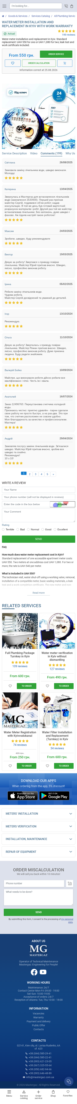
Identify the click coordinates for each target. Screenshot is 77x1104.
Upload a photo (69, 883)
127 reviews (57, 669)
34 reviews (57, 748)
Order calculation (39, 63)
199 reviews (68, 34)
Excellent (62, 529)
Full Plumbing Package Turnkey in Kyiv (20, 654)
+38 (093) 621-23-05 (40, 1061)
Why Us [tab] (70, 153)
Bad (22, 529)
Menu (9, 1095)
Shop (53, 1095)
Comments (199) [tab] (51, 153)
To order (27, 686)
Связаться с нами (68, 1081)
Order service (56, 54)
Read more (39, 592)
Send (38, 539)
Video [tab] (33, 153)
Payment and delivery (38, 1021)
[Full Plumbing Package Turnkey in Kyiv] (20, 631)
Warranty (38, 1017)
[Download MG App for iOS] (23, 795)
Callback (66, 6)
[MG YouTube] (43, 971)
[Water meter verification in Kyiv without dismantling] (57, 631)
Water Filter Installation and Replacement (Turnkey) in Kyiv (57, 736)
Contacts (38, 1029)
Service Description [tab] (14, 153)
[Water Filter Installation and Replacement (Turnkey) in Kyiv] (57, 710)
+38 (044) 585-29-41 (40, 1053)
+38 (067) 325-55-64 (40, 1065)
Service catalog (24, 1097)
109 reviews (19, 666)
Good (48, 529)
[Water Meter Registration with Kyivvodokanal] (20, 710)
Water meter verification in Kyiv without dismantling (57, 656)
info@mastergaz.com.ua (40, 1077)
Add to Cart (64, 63)
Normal (35, 529)
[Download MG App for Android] (54, 795)
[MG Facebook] (34, 971)
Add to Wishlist (13, 63)
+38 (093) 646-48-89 (40, 1073)
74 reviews (20, 745)
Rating (5, 524)
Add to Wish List (10, 686)
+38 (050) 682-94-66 (40, 1069)
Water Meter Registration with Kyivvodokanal (20, 734)
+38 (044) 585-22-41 (40, 1057)
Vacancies (38, 1013)
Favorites (68, 1095)
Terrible (10, 529)
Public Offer (38, 1025)
